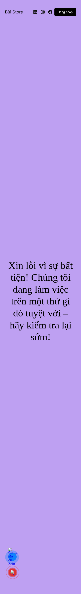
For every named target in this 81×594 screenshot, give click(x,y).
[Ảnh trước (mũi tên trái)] (7, 297)
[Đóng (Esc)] (67, 4)
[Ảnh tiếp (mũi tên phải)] (73, 297)
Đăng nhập (65, 12)
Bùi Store (14, 12)
